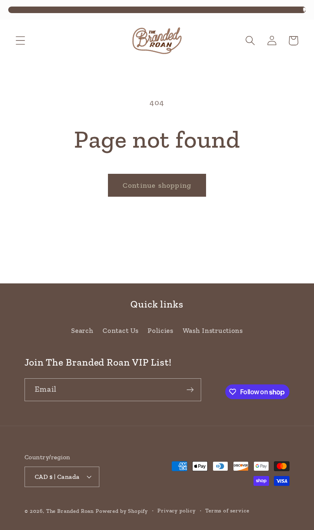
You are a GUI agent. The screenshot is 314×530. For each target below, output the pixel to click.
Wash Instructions (213, 330)
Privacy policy (176, 511)
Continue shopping (157, 185)
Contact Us (120, 330)
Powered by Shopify (122, 511)
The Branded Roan (70, 511)
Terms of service (227, 511)
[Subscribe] (190, 389)
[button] (20, 41)
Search (82, 330)
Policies (160, 330)
